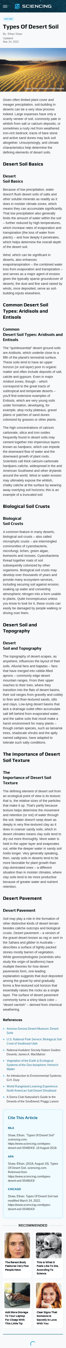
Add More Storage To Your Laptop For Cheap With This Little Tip (16, 1318)
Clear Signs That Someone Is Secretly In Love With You (47, 1318)
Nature (8, 19)
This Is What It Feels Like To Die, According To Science (48, 1268)
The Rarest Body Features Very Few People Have (17, 1266)
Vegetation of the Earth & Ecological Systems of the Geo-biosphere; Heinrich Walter (32, 1065)
